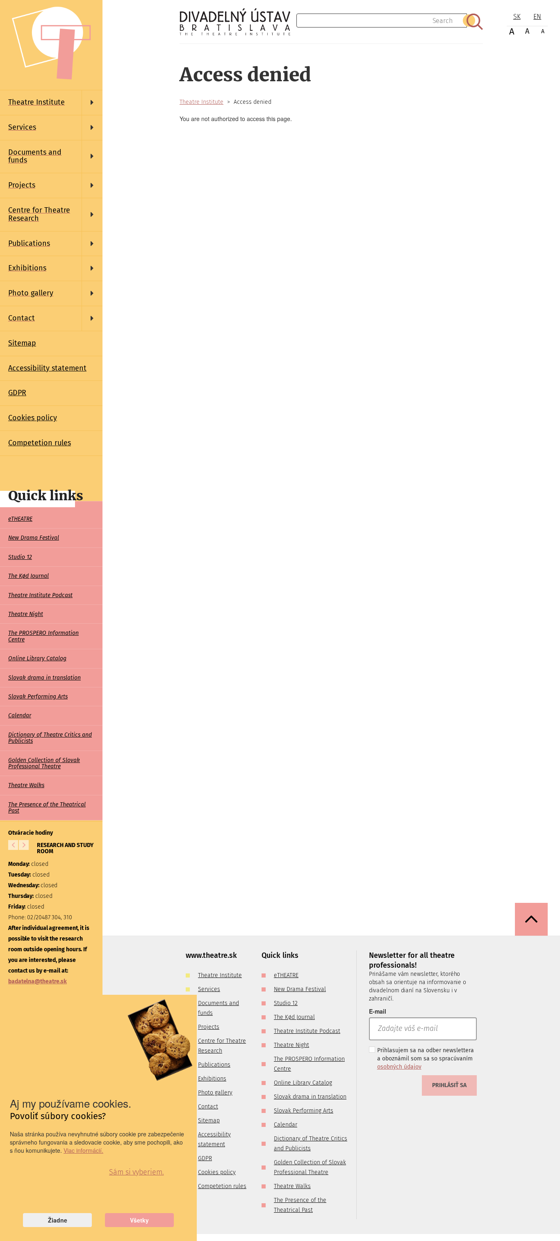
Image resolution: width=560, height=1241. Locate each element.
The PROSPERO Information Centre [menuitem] (43, 636)
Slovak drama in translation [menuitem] (44, 677)
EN (537, 17)
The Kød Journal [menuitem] (28, 575)
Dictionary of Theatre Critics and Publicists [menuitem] (50, 737)
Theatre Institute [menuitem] (220, 975)
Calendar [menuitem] (19, 715)
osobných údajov (399, 1066)
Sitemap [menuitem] (22, 343)
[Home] (238, 21)
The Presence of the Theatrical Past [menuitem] (47, 807)
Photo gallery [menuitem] (215, 1092)
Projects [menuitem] (208, 1026)
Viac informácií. (83, 1150)
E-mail (377, 1011)
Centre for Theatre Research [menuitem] (222, 1045)
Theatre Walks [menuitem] (26, 785)
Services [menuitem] (209, 989)
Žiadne (57, 1220)
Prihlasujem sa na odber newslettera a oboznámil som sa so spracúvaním (425, 1058)
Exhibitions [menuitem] (212, 1078)
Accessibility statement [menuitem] (47, 368)
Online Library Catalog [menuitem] (37, 658)
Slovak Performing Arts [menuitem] (38, 696)
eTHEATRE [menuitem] (20, 518)
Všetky (139, 1220)
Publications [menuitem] (214, 1064)
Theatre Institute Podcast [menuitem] (40, 595)
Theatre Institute (201, 101)
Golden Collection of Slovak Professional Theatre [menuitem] (44, 763)
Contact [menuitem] (208, 1106)
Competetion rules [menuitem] (39, 442)
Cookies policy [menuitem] (32, 417)
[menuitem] (51, 102)
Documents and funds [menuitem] (218, 1008)
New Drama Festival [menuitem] (33, 537)
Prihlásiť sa (449, 1085)
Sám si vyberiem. (136, 1172)
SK (517, 17)
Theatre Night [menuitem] (25, 614)
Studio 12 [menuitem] (20, 557)
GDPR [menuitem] (17, 392)
